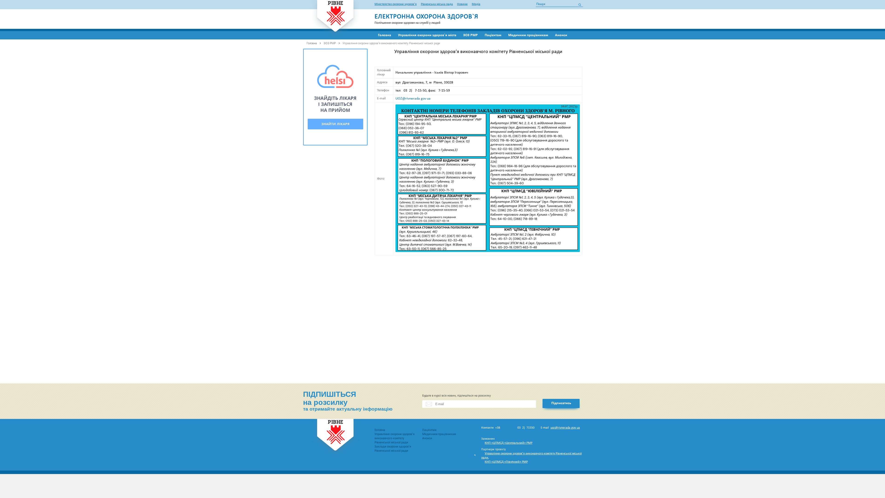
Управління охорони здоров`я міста (427, 35)
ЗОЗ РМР (470, 35)
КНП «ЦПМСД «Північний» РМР (506, 462)
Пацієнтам (493, 35)
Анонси (561, 35)
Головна (384, 35)
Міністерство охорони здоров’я (396, 4)
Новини (462, 4)
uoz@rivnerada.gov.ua (565, 428)
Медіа (476, 4)
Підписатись (561, 403)
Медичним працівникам (528, 35)
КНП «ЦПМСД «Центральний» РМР (508, 443)
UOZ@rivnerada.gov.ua (413, 99)
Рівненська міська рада (437, 4)
